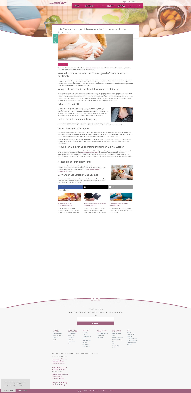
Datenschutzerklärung (132, 338)
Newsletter (129, 336)
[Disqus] (95, 237)
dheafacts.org (57, 376)
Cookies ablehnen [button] (8, 390)
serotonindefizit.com (59, 359)
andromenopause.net (60, 367)
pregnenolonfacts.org (60, 383)
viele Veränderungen (91, 68)
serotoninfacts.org (59, 385)
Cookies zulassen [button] (22, 390)
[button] (70, 187)
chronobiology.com (59, 369)
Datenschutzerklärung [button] (18, 386)
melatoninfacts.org (59, 378)
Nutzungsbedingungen (132, 340)
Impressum (129, 344)
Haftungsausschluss (131, 342)
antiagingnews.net (59, 363)
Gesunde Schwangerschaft (59, 3)
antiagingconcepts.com (60, 374)
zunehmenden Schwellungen (90, 152)
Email (95, 315)
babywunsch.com (58, 361)
